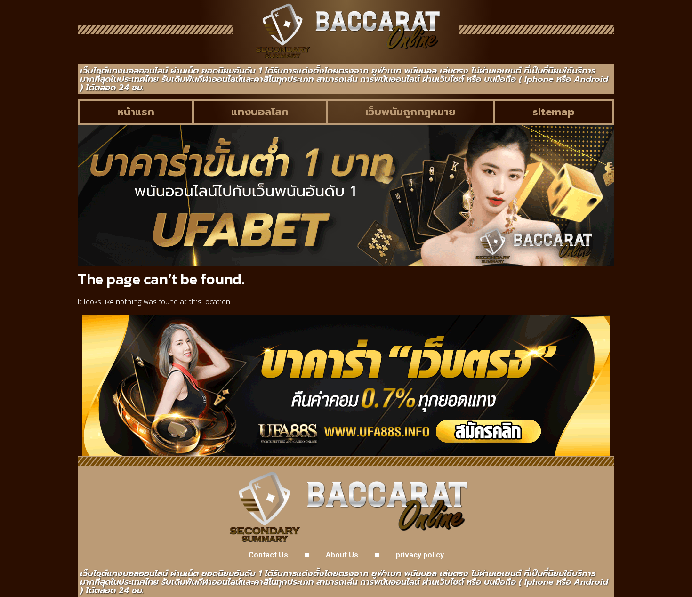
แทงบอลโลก (260, 112)
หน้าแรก (135, 112)
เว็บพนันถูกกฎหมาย (410, 112)
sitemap (553, 112)
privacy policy (420, 554)
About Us (342, 554)
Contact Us (268, 554)
